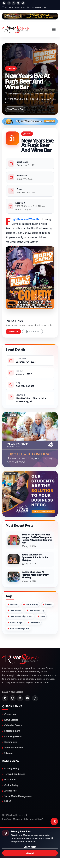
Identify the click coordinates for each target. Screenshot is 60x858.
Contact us (10, 700)
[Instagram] (9, 3)
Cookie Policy (11, 771)
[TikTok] (23, 3)
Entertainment (12, 717)
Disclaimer (10, 765)
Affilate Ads (10, 776)
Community (10, 728)
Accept (30, 853)
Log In (7, 787)
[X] (14, 3)
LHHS (42, 602)
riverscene (35, 608)
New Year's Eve (15, 109)
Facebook (33, 331)
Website (13, 331)
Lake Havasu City (36, 596)
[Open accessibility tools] (54, 821)
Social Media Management (18, 782)
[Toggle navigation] (54, 29)
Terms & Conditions (14, 760)
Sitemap (8, 739)
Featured (14, 590)
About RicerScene (13, 733)
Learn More (30, 846)
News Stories (11, 705)
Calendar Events (13, 711)
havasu (48, 590)
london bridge (16, 608)
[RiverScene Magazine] (15, 29)
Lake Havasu (15, 596)
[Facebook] (4, 3)
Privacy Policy (11, 754)
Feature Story (32, 590)
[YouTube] (18, 3)
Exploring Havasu (13, 722)
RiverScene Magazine (19, 614)
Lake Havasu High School (21, 602)
